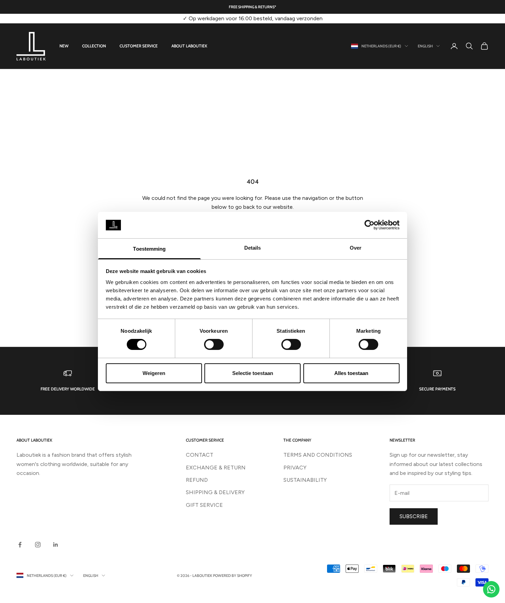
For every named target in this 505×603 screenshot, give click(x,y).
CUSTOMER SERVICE (139, 45)
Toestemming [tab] (149, 249)
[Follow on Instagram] (37, 544)
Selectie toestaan (252, 373)
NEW (63, 45)
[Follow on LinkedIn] (55, 544)
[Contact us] (491, 589)
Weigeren (154, 373)
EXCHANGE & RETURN (216, 467)
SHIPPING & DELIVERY (215, 492)
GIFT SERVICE (204, 505)
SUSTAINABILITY (305, 480)
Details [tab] (252, 248)
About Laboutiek (189, 45)
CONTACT (199, 455)
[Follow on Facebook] (19, 544)
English (425, 46)
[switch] (214, 344)
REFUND (197, 480)
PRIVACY (294, 467)
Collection (94, 45)
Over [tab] (355, 248)
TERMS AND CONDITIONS (317, 455)
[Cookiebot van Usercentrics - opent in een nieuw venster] (369, 225)
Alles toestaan (351, 373)
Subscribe (414, 516)
